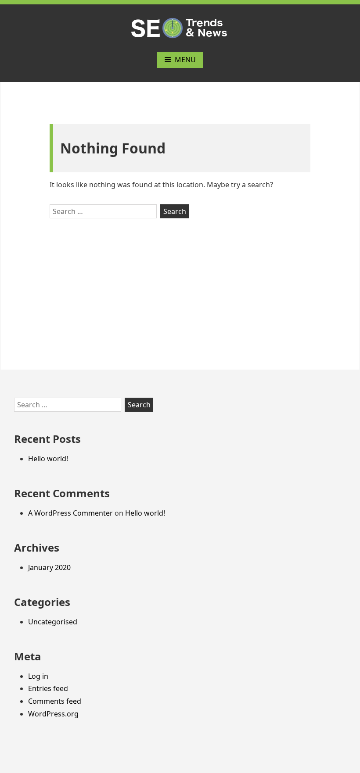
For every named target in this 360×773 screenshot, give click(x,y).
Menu (185, 59)
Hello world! (48, 458)
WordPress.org (53, 714)
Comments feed (54, 701)
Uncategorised (52, 622)
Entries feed (48, 688)
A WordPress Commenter (70, 513)
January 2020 (49, 567)
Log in (38, 676)
